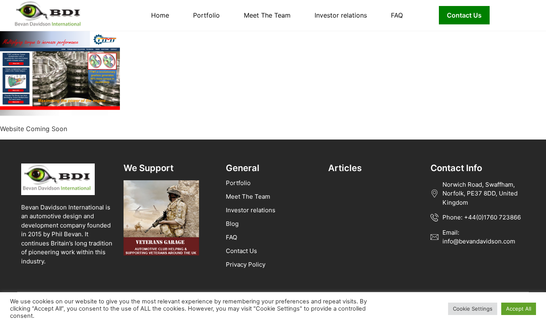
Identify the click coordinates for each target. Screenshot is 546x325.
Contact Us (464, 15)
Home (160, 15)
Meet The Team (267, 15)
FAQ (397, 15)
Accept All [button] (518, 308)
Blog (232, 223)
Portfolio (206, 15)
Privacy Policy (245, 264)
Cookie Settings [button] (472, 308)
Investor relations (341, 15)
